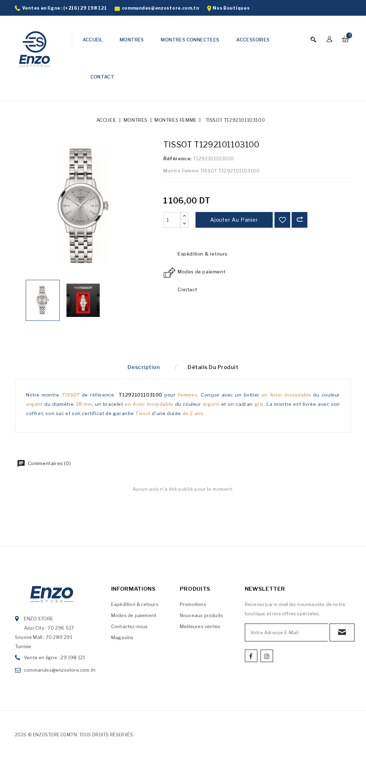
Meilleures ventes (200, 626)
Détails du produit (213, 367)
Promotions (193, 604)
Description (144, 367)
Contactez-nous (129, 626)
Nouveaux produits (201, 615)
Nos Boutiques (231, 8)
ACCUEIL (93, 39)
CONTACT (102, 77)
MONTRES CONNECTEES (190, 39)
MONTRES (132, 39)
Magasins (122, 637)
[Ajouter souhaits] (282, 220)
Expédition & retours (134, 604)
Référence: (177, 158)
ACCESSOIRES (252, 39)
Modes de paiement (133, 615)
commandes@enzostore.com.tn (160, 8)
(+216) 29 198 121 (85, 8)
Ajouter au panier (234, 220)
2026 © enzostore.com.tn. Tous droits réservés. (74, 734)
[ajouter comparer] (299, 220)
